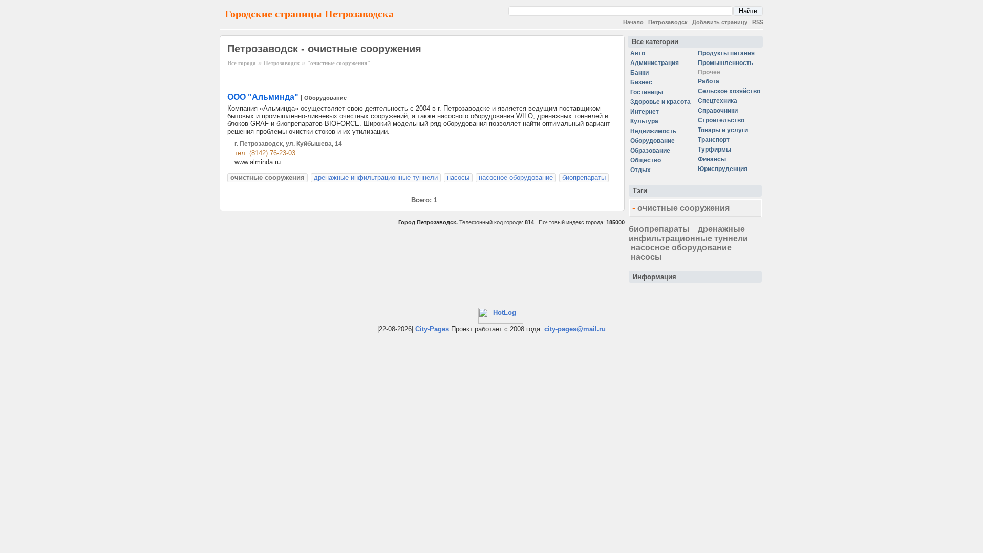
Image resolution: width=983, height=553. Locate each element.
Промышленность (725, 63)
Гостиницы (646, 92)
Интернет (644, 111)
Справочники (718, 110)
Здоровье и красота (660, 101)
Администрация (654, 63)
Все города (242, 63)
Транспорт (714, 139)
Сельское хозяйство (729, 91)
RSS (757, 22)
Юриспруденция (722, 169)
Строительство (721, 120)
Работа (708, 81)
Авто (637, 53)
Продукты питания (726, 53)
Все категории (655, 42)
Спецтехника (717, 100)
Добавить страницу (719, 22)
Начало (633, 22)
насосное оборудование (516, 177)
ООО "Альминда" (262, 97)
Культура (644, 121)
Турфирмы (714, 149)
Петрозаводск (668, 22)
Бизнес (641, 82)
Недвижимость (653, 131)
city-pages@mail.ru (575, 329)
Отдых (640, 170)
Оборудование (325, 98)
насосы (458, 177)
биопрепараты (584, 177)
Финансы (712, 159)
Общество (645, 160)
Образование (650, 150)
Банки (639, 72)
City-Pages (432, 329)
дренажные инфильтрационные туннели (376, 177)
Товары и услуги (723, 130)
